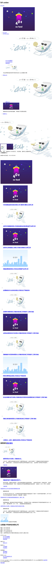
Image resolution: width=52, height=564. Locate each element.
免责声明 (45, 560)
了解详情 (5, 465)
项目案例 (5, 551)
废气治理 (5, 552)
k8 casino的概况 (9, 60)
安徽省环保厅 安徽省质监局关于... (12, 480)
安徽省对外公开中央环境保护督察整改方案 (10, 488)
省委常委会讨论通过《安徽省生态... (12, 458)
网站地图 (3, 562)
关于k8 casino (6, 33)
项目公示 (5, 75)
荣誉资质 (8, 63)
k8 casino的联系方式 (7, 556)
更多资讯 (10, 443)
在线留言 (5, 557)
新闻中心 (5, 113)
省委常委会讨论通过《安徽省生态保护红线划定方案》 (13, 506)
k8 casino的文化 (9, 61)
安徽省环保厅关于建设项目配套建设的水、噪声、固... (13, 497)
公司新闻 (5, 546)
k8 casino (2, 5)
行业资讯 (5, 547)
